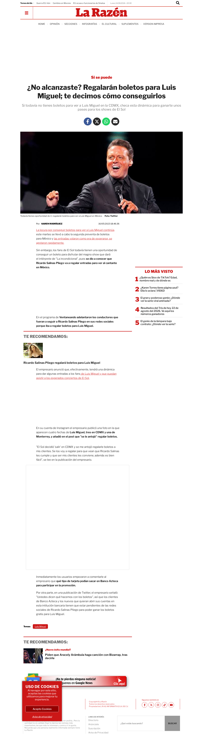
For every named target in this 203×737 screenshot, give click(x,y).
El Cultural (109, 24)
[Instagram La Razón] (158, 705)
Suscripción (94, 728)
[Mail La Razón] (115, 121)
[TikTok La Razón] (164, 705)
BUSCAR (172, 723)
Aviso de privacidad (42, 716)
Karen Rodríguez (51, 223)
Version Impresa (153, 24)
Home (41, 24)
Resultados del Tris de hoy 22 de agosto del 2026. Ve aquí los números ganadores (159, 311)
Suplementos (129, 24)
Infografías (89, 24)
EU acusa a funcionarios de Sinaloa (89, 3)
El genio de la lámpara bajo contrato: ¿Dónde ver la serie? (158, 323)
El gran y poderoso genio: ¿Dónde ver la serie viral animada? (160, 299)
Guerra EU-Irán (43, 3)
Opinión (55, 24)
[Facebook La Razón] (88, 121)
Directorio (93, 720)
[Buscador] (178, 3)
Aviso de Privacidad (98, 732)
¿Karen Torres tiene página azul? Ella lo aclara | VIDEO (159, 289)
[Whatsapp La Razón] (106, 121)
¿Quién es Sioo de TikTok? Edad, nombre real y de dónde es (158, 279)
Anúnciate (93, 724)
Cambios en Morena (62, 3)
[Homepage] (101, 12)
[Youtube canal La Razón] (171, 705)
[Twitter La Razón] (97, 121)
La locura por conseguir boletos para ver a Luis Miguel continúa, (75, 230)
